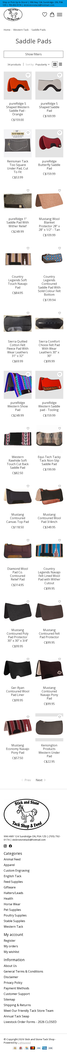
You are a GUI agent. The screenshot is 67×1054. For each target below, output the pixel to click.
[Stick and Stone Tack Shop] (13, 14)
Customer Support (17, 994)
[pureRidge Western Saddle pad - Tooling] (49, 385)
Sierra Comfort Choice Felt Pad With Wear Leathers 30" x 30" (49, 348)
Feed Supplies (13, 882)
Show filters (33, 54)
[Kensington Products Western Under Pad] (49, 727)
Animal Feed (12, 859)
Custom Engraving (17, 870)
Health (8, 898)
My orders (11, 946)
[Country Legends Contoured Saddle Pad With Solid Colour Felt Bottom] (49, 259)
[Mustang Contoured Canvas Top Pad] (18, 497)
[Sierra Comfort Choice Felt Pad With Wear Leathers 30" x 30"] (49, 323)
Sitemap (9, 999)
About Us (10, 966)
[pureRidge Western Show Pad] (18, 385)
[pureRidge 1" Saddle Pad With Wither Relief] (18, 201)
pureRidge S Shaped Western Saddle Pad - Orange (17, 108)
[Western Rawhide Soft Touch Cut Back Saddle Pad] (18, 439)
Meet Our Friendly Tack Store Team (28, 1011)
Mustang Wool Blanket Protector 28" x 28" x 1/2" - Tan (49, 224)
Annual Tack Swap (16, 1016)
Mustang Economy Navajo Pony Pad (17, 748)
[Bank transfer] (50, 1048)
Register (9, 941)
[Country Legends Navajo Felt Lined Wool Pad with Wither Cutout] (49, 551)
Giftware (10, 887)
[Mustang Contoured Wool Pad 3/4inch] (49, 497)
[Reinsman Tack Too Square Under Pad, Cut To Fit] (18, 143)
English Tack (12, 876)
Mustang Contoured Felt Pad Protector (49, 633)
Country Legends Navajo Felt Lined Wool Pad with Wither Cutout (49, 576)
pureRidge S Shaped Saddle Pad (49, 107)
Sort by (30, 64)
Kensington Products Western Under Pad (49, 750)
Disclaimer (11, 977)
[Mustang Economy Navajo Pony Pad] (18, 727)
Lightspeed (24, 1042)
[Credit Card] (26, 1048)
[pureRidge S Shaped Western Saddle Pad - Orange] (18, 86)
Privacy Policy (13, 983)
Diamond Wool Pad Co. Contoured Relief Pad (17, 574)
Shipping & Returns (17, 1005)
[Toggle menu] (59, 14)
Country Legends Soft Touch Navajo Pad (17, 282)
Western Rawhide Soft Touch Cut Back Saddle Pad (18, 462)
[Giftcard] (20, 1048)
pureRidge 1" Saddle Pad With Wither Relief (18, 222)
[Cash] (15, 1048)
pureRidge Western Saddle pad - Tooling (49, 406)
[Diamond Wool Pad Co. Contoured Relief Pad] (18, 551)
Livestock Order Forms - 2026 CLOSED (30, 1022)
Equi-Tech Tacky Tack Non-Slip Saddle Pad (49, 460)
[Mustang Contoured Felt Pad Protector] (49, 612)
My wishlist (11, 952)
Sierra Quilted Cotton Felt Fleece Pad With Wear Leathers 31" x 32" (17, 348)
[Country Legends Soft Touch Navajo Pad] (18, 259)
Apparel (9, 865)
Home (7, 29)
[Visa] (38, 1048)
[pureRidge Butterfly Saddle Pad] (49, 143)
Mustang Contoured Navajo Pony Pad (49, 693)
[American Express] (44, 1048)
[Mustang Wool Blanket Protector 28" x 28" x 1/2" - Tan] (49, 201)
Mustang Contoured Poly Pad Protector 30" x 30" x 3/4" (17, 635)
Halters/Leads (13, 893)
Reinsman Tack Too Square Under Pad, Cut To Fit (17, 166)
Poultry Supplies (15, 915)
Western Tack (21, 29)
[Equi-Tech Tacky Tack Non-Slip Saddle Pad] (49, 439)
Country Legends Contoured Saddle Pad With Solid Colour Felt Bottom (49, 286)
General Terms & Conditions (23, 971)
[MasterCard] (32, 1048)
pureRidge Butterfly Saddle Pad (49, 164)
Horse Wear (12, 904)
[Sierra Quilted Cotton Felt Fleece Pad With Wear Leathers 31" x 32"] (18, 323)
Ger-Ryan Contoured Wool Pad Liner (17, 691)
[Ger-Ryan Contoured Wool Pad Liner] (18, 670)
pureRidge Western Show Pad (17, 406)
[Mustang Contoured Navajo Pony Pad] (49, 670)
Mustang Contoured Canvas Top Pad (17, 518)
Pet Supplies (12, 910)
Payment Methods (16, 988)
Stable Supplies (14, 921)
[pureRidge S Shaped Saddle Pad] (49, 86)
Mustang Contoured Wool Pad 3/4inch (49, 518)
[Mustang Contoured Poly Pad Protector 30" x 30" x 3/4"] (18, 612)
